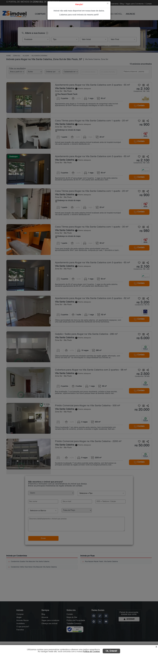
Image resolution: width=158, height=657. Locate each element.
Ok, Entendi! (111, 651)
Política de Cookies (91, 652)
